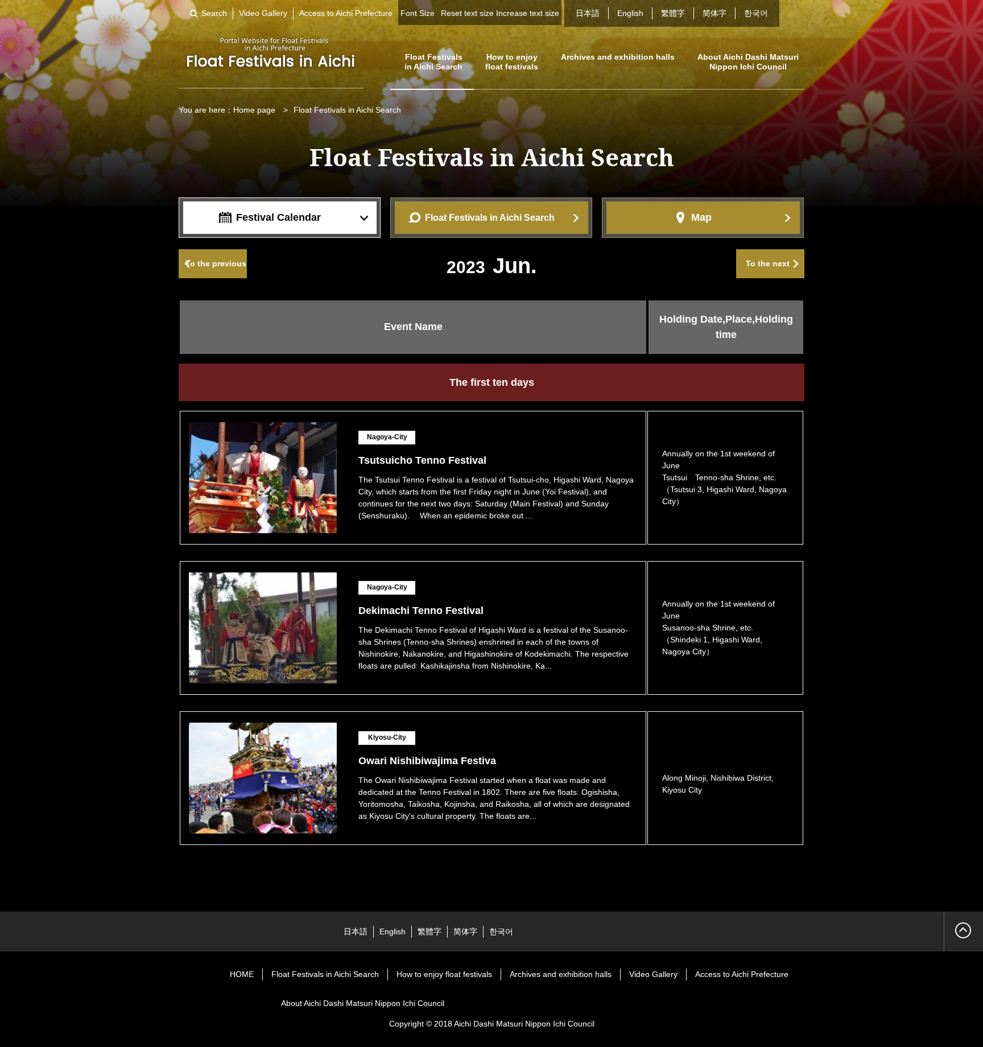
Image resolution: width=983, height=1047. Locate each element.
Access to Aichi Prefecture (346, 13)
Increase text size (527, 13)
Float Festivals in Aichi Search (433, 61)
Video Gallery (263, 13)
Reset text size (467, 13)
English (630, 13)
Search (214, 13)
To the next (768, 263)
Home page (254, 109)
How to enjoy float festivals (511, 61)
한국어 (756, 13)
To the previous (215, 263)
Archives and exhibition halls (618, 56)
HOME (242, 974)
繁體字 (673, 13)
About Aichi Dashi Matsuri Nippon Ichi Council (748, 61)
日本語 (588, 13)
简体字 (714, 13)
